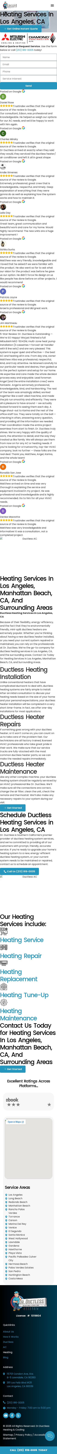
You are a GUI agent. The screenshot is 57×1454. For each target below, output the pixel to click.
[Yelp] (18, 1415)
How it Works (11, 1337)
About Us (8, 1331)
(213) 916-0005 (24, 50)
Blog (5, 1357)
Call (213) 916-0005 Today (28, 1450)
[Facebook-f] (12, 1415)
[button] (52, 5)
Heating (7, 1352)
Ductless (8, 1342)
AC (5, 1347)
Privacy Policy (24, 1435)
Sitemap (8, 1435)
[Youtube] (6, 1415)
